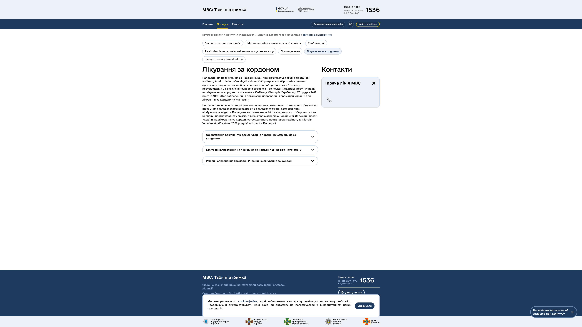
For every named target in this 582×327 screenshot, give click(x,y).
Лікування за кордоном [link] (317, 34)
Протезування (290, 51)
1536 (373, 10)
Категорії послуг (212, 34)
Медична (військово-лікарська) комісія (274, 43)
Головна (207, 24)
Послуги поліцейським (240, 34)
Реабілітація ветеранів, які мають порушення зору (239, 51)
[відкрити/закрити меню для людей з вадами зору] (351, 24)
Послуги (222, 24)
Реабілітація (316, 43)
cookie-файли (247, 301)
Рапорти (237, 24)
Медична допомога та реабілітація (279, 34)
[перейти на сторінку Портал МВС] (306, 9)
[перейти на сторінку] (215, 321)
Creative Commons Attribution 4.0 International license (239, 293)
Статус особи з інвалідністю (224, 59)
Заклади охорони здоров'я (222, 43)
